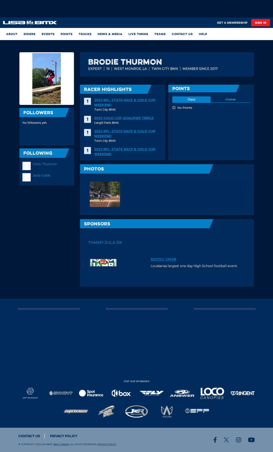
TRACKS (85, 34)
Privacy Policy (63, 436)
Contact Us (182, 34)
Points (67, 34)
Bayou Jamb (163, 259)
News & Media (110, 34)
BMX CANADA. (62, 444)
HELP (203, 34)
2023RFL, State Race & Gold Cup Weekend (124, 102)
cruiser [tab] (230, 99)
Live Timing (138, 34)
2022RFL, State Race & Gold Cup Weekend (124, 133)
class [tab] (191, 99)
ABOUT (12, 34)
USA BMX (46, 444)
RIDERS (30, 34)
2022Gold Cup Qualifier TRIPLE (124, 118)
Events (48, 34)
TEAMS (160, 34)
